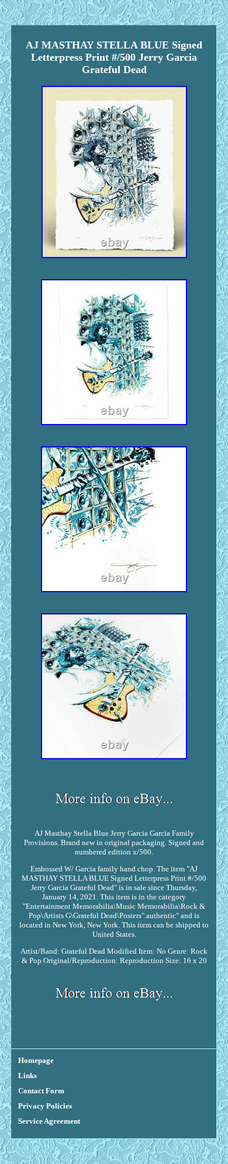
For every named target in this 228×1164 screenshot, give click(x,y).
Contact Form (41, 1090)
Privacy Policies (45, 1106)
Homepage (36, 1060)
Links (27, 1075)
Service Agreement (49, 1121)
